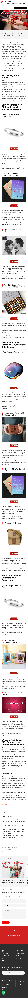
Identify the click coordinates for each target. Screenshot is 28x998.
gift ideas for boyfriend (17, 61)
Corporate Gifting (20, 953)
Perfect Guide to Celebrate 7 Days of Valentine (13, 819)
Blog (3, 950)
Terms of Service (13, 896)
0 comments (8, 849)
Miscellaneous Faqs (6, 958)
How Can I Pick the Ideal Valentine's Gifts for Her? (14, 829)
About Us (4, 951)
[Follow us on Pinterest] (17, 985)
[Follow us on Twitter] (20, 981)
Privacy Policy (5, 896)
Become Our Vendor (20, 951)
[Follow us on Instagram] (23, 981)
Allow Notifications (20, 8)
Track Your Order (19, 950)
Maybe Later (7, 8)
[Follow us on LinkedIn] (23, 985)
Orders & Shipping (6, 955)
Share (3, 851)
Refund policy (19, 957)
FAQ (3, 960)
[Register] (23, 972)
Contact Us (18, 955)
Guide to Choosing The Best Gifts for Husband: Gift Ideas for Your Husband (13, 881)
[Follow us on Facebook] (17, 981)
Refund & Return (6, 957)
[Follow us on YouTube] (20, 985)
